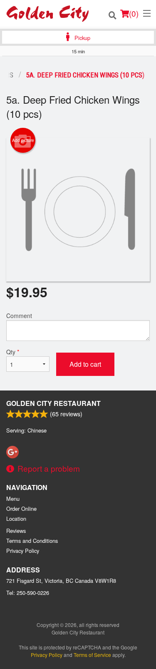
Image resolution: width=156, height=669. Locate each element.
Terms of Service (92, 654)
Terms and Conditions (32, 541)
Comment (19, 315)
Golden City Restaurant (53, 403)
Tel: (27, 593)
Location (16, 518)
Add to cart (85, 364)
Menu (13, 498)
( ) (134, 13)
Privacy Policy (22, 551)
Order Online (21, 508)
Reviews (16, 531)
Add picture (23, 140)
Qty (12, 352)
